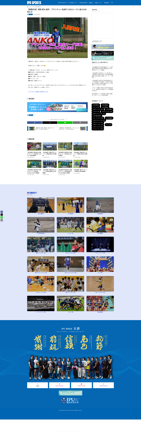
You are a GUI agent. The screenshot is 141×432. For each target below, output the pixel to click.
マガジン (30, 14)
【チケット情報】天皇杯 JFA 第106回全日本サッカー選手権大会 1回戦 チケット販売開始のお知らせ (102, 89)
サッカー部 (70, 233)
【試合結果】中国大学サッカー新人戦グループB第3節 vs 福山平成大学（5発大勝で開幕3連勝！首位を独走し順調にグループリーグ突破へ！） (102, 75)
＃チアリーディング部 (98, 129)
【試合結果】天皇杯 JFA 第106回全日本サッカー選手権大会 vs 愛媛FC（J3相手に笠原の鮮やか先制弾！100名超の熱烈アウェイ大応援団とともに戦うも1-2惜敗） (102, 82)
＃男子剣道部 (109, 109)
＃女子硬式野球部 (97, 116)
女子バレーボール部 (41, 292)
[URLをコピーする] (80, 122)
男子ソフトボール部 (41, 253)
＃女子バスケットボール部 (99, 120)
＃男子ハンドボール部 (98, 124)
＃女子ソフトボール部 (107, 111)
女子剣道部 (70, 213)
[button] (112, 2)
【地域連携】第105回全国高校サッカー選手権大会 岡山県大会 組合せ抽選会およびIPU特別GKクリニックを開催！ (102, 68)
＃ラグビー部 (96, 111)
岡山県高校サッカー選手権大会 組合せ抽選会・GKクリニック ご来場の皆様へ (102, 94)
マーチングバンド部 (41, 312)
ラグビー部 (70, 312)
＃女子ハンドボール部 (98, 127)
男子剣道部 (40, 213)
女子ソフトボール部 (70, 253)
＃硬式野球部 (96, 105)
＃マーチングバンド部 (98, 118)
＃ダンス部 (108, 124)
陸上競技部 (100, 312)
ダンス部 (100, 272)
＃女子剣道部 (109, 118)
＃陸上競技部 (105, 105)
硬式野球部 (100, 213)
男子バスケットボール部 (41, 272)
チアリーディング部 (100, 253)
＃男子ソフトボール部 (98, 109)
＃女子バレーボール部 (98, 122)
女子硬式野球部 (41, 233)
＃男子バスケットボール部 (99, 113)
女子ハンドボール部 (100, 292)
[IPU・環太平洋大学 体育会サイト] (34, 2)
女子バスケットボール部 (70, 272)
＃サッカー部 (96, 107)
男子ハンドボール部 (70, 292)
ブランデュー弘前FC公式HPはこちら (38, 92)
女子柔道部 (100, 233)
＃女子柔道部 (105, 107)
